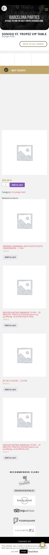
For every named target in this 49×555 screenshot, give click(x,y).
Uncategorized (18, 192)
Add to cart (17, 185)
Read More (33, 551)
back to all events (33, 44)
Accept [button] (23, 551)
